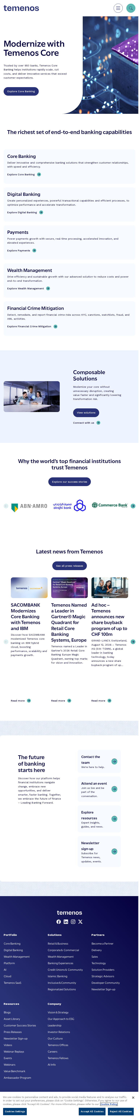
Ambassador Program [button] (17, 1077)
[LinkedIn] (67, 921)
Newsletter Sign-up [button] (103, 989)
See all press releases (69, 565)
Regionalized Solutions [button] (62, 989)
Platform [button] (9, 963)
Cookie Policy (108, 1104)
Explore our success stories (69, 481)
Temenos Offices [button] (58, 1045)
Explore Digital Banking (22, 212)
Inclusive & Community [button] (62, 983)
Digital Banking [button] (13, 950)
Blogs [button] (7, 1012)
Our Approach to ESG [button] (61, 1019)
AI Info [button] (52, 1064)
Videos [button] (8, 1045)
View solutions (86, 412)
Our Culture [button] (55, 1038)
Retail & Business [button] (58, 943)
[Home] (21, 8)
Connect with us (83, 422)
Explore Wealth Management (25, 288)
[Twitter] (80, 921)
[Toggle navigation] (118, 8)
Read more (19, 701)
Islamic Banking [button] (57, 976)
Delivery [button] (97, 950)
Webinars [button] (9, 1064)
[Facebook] (59, 921)
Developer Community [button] (106, 983)
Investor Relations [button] (59, 1032)
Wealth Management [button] (17, 956)
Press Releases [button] (13, 1032)
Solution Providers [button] (103, 969)
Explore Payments (18, 250)
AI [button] (5, 969)
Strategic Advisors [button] (103, 976)
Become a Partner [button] (102, 943)
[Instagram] (74, 921)
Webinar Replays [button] (14, 1051)
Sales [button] (95, 956)
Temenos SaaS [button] (12, 983)
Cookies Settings (15, 1111)
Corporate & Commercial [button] (63, 950)
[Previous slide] (6, 641)
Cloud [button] (7, 976)
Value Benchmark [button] (14, 1071)
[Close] (133, 1098)
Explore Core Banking (21, 91)
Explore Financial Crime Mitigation (29, 326)
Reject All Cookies (121, 1111)
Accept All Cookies (92, 1111)
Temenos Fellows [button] (58, 1058)
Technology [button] (99, 963)
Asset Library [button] (12, 1019)
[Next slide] (133, 641)
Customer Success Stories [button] (20, 1025)
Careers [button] (52, 1051)
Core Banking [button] (12, 943)
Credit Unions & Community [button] (65, 969)
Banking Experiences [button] (60, 963)
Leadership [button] (54, 1025)
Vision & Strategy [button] (58, 1012)
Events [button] (8, 1058)
